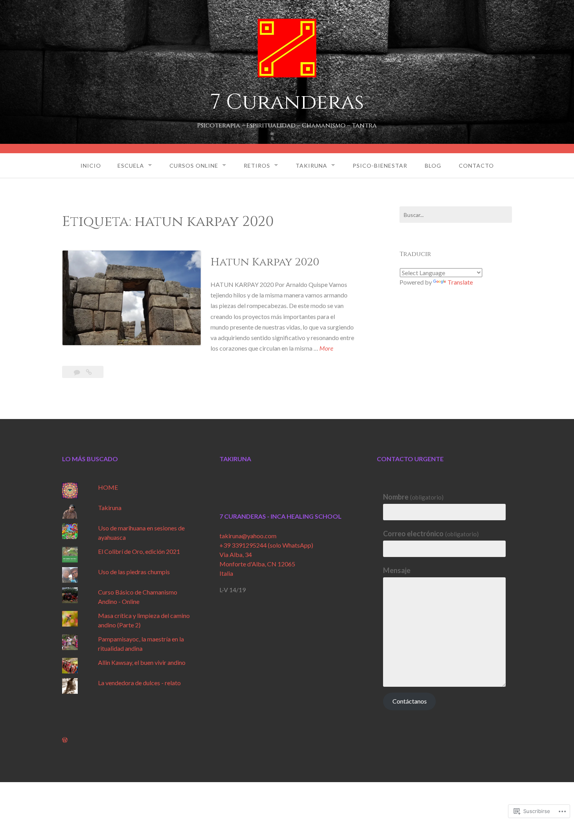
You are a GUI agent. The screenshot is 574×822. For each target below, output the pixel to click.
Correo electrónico (431, 533)
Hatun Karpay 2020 (264, 262)
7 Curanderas (287, 102)
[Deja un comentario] (77, 372)
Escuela (131, 165)
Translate (460, 282)
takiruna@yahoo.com (247, 535)
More (326, 348)
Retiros (257, 165)
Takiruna (311, 165)
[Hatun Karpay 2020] (89, 372)
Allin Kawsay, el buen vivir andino (141, 662)
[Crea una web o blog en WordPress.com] (65, 739)
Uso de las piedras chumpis (134, 571)
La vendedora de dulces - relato (139, 682)
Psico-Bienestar (380, 165)
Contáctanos (409, 701)
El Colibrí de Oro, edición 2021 (139, 551)
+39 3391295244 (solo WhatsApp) (266, 545)
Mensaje (396, 570)
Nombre (413, 496)
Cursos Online (193, 165)
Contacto (476, 165)
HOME (108, 487)
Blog (433, 165)
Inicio (90, 165)
